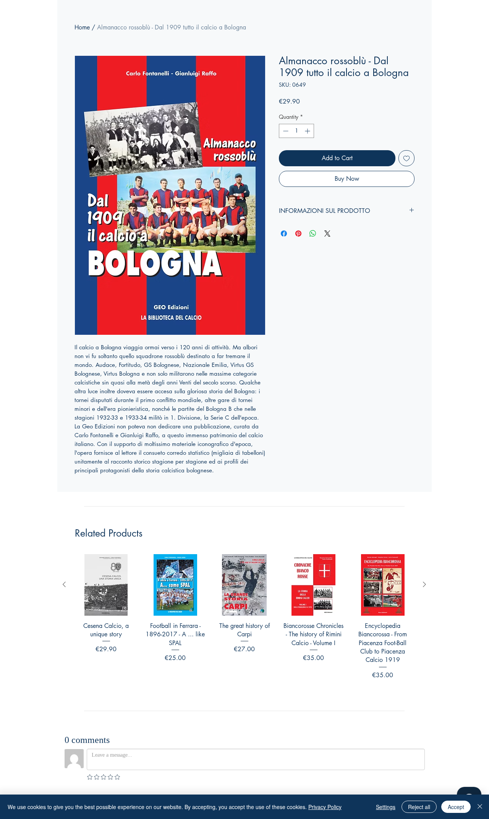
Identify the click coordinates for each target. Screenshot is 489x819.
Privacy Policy (325, 807)
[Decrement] (285, 131)
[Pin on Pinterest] (298, 233)
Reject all (419, 807)
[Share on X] (327, 233)
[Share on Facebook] (283, 233)
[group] (244, 627)
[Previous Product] (64, 584)
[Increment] (308, 131)
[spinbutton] (296, 131)
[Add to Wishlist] (406, 158)
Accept (456, 807)
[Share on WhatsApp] (312, 233)
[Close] (479, 807)
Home (82, 27)
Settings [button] (385, 807)
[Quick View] (106, 585)
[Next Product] (424, 584)
